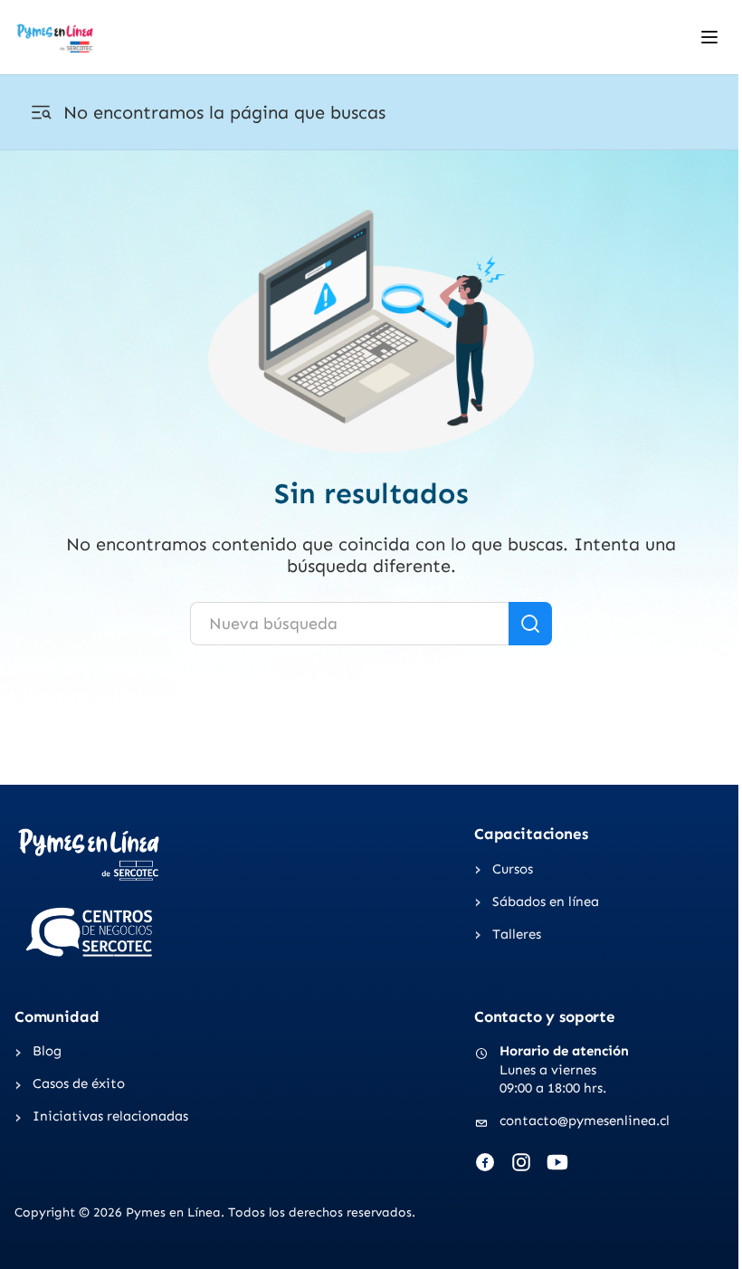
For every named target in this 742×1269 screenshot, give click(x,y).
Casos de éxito (79, 1083)
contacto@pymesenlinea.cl (584, 1120)
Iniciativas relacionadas (110, 1116)
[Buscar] (530, 623)
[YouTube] (557, 1162)
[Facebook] (485, 1162)
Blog (47, 1051)
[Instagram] (521, 1162)
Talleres (516, 934)
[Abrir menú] (709, 37)
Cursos (512, 869)
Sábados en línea (545, 901)
